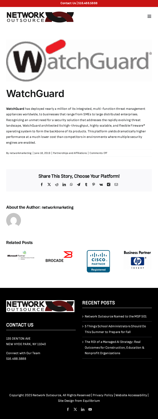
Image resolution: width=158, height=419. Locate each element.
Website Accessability (131, 395)
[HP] (137, 252)
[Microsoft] (20, 252)
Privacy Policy (103, 395)
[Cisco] (98, 252)
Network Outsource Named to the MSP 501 (115, 316)
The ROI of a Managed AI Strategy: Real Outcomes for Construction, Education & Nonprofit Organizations (114, 347)
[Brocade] (59, 252)
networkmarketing (21, 153)
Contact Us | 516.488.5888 (79, 3)
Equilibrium (91, 401)
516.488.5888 (16, 359)
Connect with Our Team (23, 353)
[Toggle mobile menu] (150, 16)
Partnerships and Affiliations (70, 153)
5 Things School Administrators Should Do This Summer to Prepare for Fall (115, 329)
